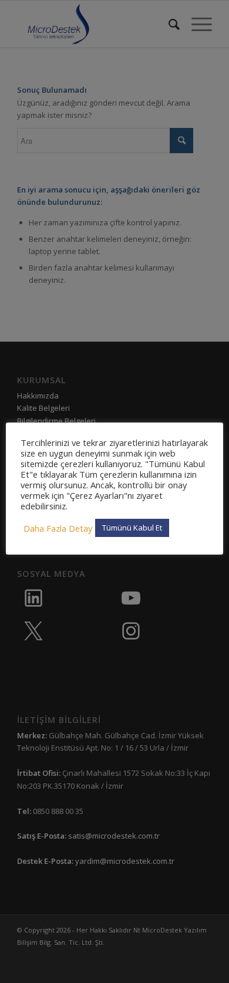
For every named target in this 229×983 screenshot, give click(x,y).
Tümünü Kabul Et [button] (132, 527)
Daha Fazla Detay (57, 528)
